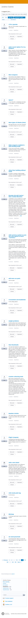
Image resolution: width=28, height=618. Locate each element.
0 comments (11, 83)
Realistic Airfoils (14, 413)
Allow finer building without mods (17, 171)
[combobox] (13, 594)
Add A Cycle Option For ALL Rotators (17, 47)
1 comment (10, 30)
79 (25, 560)
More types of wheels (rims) (17, 122)
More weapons (13, 75)
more (21, 215)
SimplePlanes (16, 30)
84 (12, 562)
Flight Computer (14, 437)
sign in (13, 573)
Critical (12, 38)
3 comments (11, 476)
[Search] (24, 595)
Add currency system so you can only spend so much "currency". (17, 236)
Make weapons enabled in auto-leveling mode (16, 145)
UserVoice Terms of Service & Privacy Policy (18, 613)
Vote (4, 28)
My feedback (13, 19)
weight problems (14, 321)
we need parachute (14, 537)
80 (7, 562)
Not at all (12, 36)
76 (16, 560)
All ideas (4, 583)
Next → (19, 562)
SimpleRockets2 (6, 589)
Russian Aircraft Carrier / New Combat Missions (16, 196)
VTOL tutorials (13, 24)
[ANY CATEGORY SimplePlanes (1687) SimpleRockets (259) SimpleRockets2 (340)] (20, 17)
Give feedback (8, 601)
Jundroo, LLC (8, 604)
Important (20, 36)
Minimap (11, 514)
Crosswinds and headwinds (17, 299)
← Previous (5, 560)
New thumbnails (14, 345)
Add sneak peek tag (15, 493)
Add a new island (14, 462)
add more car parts (14, 278)
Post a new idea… (6, 581)
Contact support (9, 598)
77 (19, 560)
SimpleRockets (6, 588)
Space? (11, 100)
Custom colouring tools (16, 376)
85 (15, 562)
